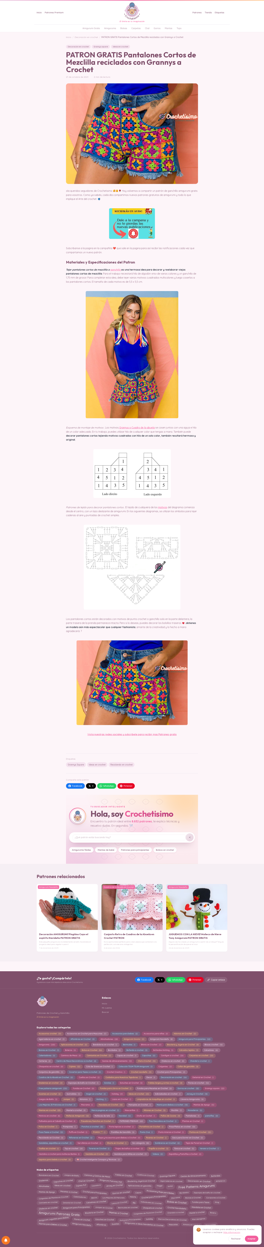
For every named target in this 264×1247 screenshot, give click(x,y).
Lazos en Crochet (121, 1099)
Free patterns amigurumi (53, 1088)
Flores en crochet (198, 1083)
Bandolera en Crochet (49, 1175)
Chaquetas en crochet (51, 1066)
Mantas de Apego (204, 1105)
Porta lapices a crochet (121, 1126)
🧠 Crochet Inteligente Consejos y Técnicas (98, 1159)
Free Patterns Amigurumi (196, 1186)
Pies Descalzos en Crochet (162, 1121)
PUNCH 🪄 (99, 1132)
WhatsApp (108, 786)
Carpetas (136, 28)
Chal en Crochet (86, 1180)
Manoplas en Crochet (139, 1105)
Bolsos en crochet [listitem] (165, 850)
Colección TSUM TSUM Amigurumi (135, 1066)
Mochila (176, 1110)
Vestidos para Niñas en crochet (130, 1154)
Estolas (109, 1083)
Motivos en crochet (49, 1116)
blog (217, 1202)
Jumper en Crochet (104, 1207)
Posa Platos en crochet (182, 1126)
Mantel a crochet (75, 1110)
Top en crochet (73, 1148)
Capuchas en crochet (63, 1181)
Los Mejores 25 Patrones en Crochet (57, 1105)
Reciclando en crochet (121, 764)
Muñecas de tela (104, 1116)
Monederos (195, 1110)
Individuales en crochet (151, 1202)
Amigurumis (110, 28)
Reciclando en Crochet (51, 1138)
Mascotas (173, 1224)
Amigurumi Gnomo (134, 1039)
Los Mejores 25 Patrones (113, 1198)
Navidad (124, 1116)
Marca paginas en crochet (105, 1110)
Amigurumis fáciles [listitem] (81, 850)
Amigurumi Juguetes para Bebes (54, 1219)
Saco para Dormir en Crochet (187, 1138)
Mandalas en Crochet (110, 1105)
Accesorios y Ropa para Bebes (160, 1192)
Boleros (70, 1050)
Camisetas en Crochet (99, 1055)
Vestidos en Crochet (96, 1154)
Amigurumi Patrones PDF (110, 1181)
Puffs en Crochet (78, 1132)
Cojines (74, 1066)
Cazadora (96, 1185)
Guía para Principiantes (130, 1219)
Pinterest (128, 786)
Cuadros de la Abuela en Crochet (56, 1077)
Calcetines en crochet (96, 1202)
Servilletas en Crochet (89, 1143)
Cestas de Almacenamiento (193, 1175)
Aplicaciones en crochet (74, 1044)
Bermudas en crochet (128, 1207)
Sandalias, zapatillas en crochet (55, 1143)
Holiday (117, 1094)
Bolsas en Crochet (177, 1202)
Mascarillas (131, 1110)
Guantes (115, 1224)
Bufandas (215, 1175)
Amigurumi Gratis (91, 28)
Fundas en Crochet (83, 1088)
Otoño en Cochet (145, 1116)
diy (133, 1202)
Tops (179, 28)
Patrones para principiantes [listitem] (135, 850)
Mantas (168, 28)
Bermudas (129, 1044)
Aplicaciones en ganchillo (139, 1185)
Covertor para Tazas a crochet (85, 1072)
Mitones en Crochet (154, 1110)
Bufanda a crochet (137, 1050)
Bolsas (123, 28)
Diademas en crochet (50, 1083)
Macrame (86, 1105)
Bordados (114, 1050)
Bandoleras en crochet (105, 1044)
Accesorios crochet (50, 1033)
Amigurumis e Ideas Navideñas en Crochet (144, 1224)
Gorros (157, 28)
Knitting (101, 1099)
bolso (170, 1185)
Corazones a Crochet (215, 1198)
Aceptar (252, 1238)
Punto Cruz (146, 1132)
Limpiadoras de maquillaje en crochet (155, 1099)
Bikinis (94, 1197)
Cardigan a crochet (172, 1055)
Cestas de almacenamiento (117, 1061)
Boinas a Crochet (193, 1197)
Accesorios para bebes (125, 1033)
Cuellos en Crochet (89, 1077)
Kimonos (85, 1099)
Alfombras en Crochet (82, 1039)
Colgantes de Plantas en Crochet (53, 1197)
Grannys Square (76, 764)
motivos (162, 507)
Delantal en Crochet (203, 1077)
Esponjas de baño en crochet (207, 1192)
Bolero (213, 1212)
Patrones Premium (54, 12)
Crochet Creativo (116, 1072)
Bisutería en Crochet (94, 1212)
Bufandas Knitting (163, 1050)
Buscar (105, 1012)
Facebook (77, 786)
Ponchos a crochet (92, 1126)
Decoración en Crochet (199, 1181)
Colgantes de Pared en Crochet (148, 1212)
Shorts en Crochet (116, 1143)
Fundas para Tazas (200, 1202)
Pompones (69, 1126)
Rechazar (236, 1238)
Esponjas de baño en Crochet (83, 1083)
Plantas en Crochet (192, 1121)
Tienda (208, 12)
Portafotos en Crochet (151, 1126)
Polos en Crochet (48, 1126)
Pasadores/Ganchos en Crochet (97, 1121)
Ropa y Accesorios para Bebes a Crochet (119, 1138)
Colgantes (164, 1066)
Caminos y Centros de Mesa (97, 1176)
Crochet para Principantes (171, 1072)
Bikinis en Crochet (151, 1044)
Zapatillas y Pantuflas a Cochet (185, 1154)
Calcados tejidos (188, 1050)
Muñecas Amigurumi (77, 1116)
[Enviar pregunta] (190, 837)
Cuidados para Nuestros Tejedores (123, 1077)
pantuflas (211, 1116)
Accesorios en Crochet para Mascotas (86, 1033)
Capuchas (148, 1055)
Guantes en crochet (49, 1094)
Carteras (44, 1061)
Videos (158, 1154)
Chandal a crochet (199, 1061)
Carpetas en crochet (201, 1055)
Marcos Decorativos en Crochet (172, 1219)
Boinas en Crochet (49, 1050)
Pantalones (192, 1116)
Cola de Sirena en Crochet (99, 1066)
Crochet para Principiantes (153, 1197)
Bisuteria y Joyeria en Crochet (182, 1044)
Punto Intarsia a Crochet (170, 1132)
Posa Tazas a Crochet (51, 1132)
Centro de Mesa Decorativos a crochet (76, 1061)
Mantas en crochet (49, 1110)
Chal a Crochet (146, 1061)
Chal (147, 28)
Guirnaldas (73, 1094)
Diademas (43, 1180)
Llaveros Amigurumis (192, 1099)
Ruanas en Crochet (156, 1138)
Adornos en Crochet (185, 1033)
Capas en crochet (126, 1055)
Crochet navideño (141, 1072)
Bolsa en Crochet (92, 1050)
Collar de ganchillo (188, 1066)
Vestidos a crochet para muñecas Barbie (59, 1154)
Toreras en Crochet (99, 1148)
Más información (231, 1232)
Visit (89, 734)
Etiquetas (219, 12)
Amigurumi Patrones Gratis (59, 1214)
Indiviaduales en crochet (167, 1094)
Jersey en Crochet (196, 1094)
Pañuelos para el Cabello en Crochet (57, 1121)
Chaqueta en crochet (152, 1208)
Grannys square (101, 46)
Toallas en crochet (48, 1148)
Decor (151, 1077)
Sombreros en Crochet (167, 1143)
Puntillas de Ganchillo (122, 1132)
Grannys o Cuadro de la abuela (137, 427)
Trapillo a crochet (158, 1148)
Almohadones (109, 1039)
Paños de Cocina (170, 1116)
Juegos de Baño (48, 1099)
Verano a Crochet (209, 1148)
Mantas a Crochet (118, 1212)
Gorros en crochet (188, 1088)
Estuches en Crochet (131, 1083)
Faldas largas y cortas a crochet (165, 1083)
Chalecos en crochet (172, 1061)
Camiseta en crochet (48, 1202)
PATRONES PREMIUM (131, 1121)
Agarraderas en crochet (51, 1039)
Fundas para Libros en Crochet (115, 1088)
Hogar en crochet (95, 1094)
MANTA (133, 1197)
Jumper (68, 1099)
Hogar (160, 1186)
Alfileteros (220, 1180)
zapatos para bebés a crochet (54, 1159)
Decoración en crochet (86, 37)
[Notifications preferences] (6, 1240)
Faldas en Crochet (123, 1175)
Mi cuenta (107, 1007)
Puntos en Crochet (200, 1132)
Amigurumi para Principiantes (194, 1039)
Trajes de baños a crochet (129, 1148)
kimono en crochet (191, 1224)
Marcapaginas (198, 1218)
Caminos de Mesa (71, 1055)
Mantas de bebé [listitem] (106, 850)
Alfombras (101, 1224)
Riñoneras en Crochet (80, 1138)
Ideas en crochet (120, 46)
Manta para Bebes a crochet (172, 1105)
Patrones (197, 12)
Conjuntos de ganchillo (51, 1072)
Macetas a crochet (68, 1192)
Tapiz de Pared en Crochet (199, 1143)
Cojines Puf (81, 1185)
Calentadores (47, 1055)
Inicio (39, 12)
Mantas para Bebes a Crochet (53, 1224)
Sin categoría (140, 1143)
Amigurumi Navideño (161, 1039)
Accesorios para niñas (156, 1033)
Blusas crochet (213, 1044)
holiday (149, 1219)
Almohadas (44, 1186)
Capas (138, 1192)
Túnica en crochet (184, 1148)
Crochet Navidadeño (176, 1208)
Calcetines (210, 1050)
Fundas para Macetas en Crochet (154, 1088)
